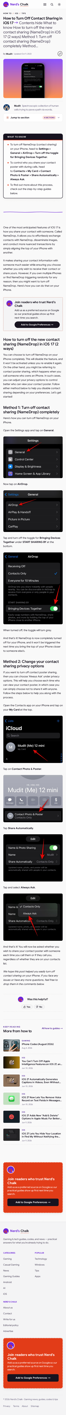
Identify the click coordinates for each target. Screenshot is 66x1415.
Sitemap (35, 1406)
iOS (16, 13)
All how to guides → (52, 1028)
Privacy (6, 1406)
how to (7, 13)
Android (7, 1282)
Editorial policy (10, 1325)
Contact (7, 1313)
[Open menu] (45, 4)
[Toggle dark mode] (59, 4)
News (6, 1270)
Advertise (8, 1331)
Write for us (9, 1319)
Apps (37, 1276)
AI (4, 1288)
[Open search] (51, 4)
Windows (40, 1264)
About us (8, 1307)
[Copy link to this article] (60, 54)
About (25, 1406)
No (40, 1006)
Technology (41, 1258)
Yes (28, 1006)
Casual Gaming (11, 1264)
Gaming (7, 1258)
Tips (24, 13)
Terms (16, 1406)
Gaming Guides (11, 1276)
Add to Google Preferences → (37, 324)
